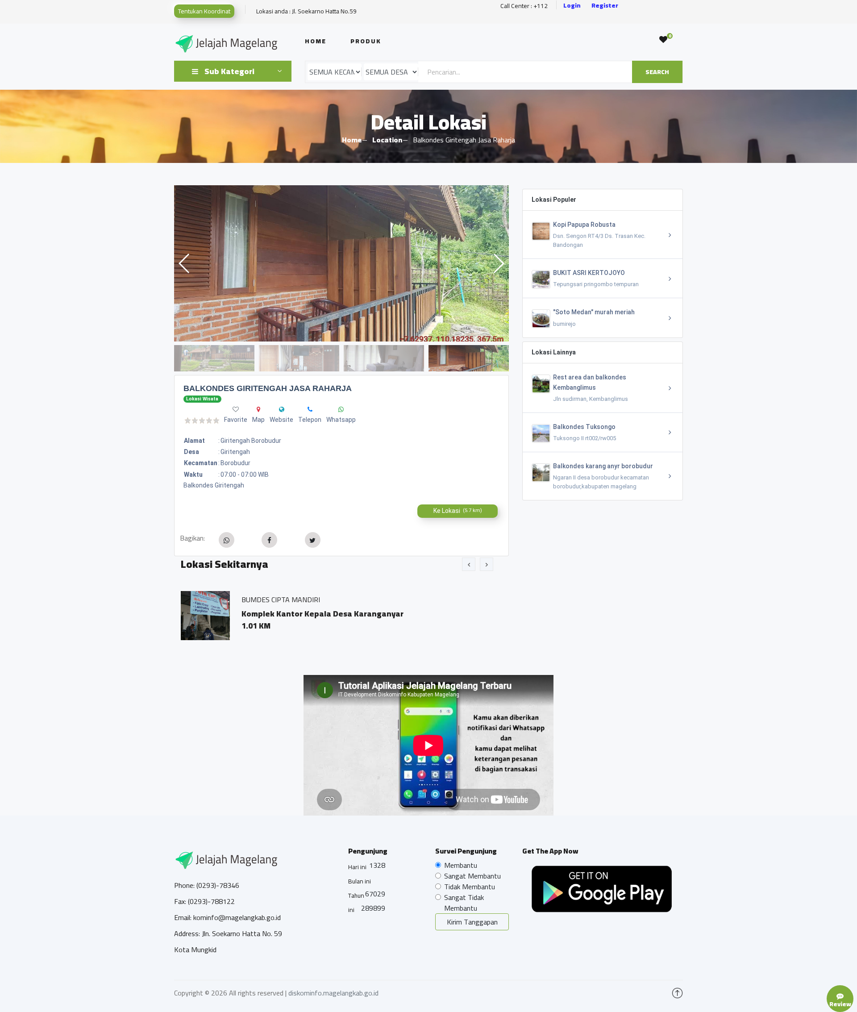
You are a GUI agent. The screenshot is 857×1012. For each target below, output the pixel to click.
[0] (663, 39)
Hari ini (357, 867)
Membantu (460, 865)
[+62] (310, 409)
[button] (498, 263)
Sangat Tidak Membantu (464, 902)
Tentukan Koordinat (204, 11)
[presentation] (468, 564)
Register (604, 5)
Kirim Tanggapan (472, 922)
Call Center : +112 (524, 6)
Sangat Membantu (472, 875)
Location (387, 139)
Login (572, 5)
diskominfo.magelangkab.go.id (333, 993)
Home (315, 41)
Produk (365, 41)
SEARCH (657, 72)
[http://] (281, 409)
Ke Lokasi (457, 510)
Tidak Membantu (469, 886)
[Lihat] (341, 263)
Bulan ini (359, 881)
